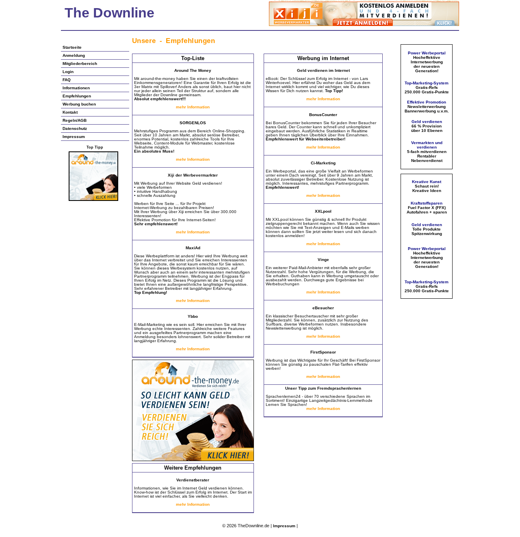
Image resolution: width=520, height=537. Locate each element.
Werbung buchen (79, 104)
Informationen (76, 88)
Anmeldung (74, 55)
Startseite (72, 47)
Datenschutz (75, 128)
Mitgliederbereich (80, 63)
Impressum (74, 136)
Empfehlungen (77, 96)
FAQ (67, 80)
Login (68, 71)
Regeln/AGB (75, 120)
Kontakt (70, 112)
